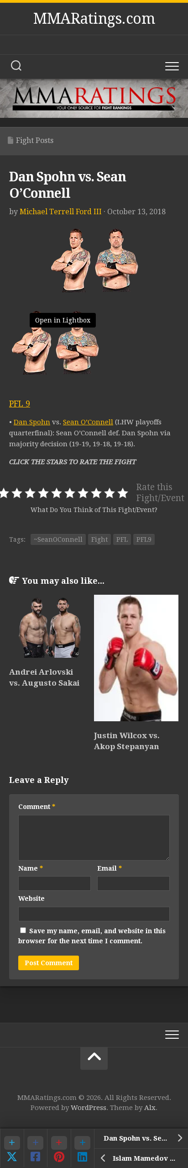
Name (30, 868)
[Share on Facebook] (35, 1148)
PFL (122, 539)
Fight (99, 539)
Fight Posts (34, 140)
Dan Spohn (32, 422)
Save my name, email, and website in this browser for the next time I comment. (92, 936)
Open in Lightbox (62, 320)
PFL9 (143, 539)
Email (109, 868)
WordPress (88, 1108)
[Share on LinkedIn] (82, 1148)
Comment (36, 806)
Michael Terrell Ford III (61, 211)
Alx (150, 1108)
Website (31, 898)
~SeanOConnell (58, 539)
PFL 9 (19, 403)
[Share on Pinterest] (59, 1148)
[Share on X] (12, 1148)
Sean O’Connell (88, 422)
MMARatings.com (94, 18)
